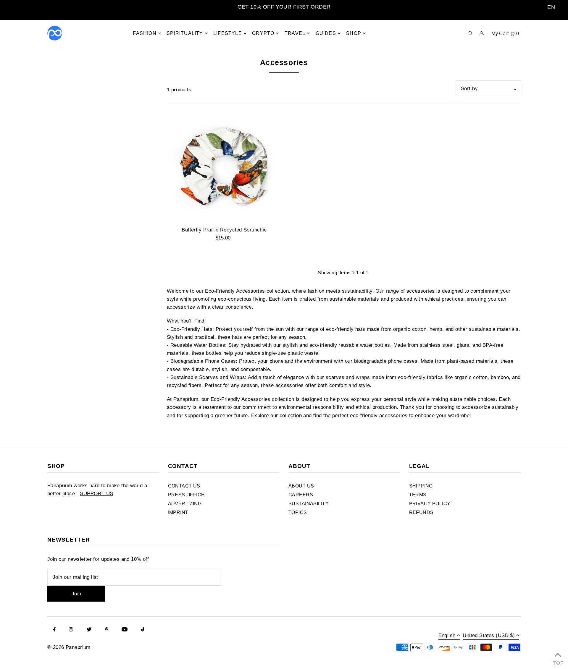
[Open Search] (470, 33)
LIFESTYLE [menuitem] (227, 33)
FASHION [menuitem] (144, 33)
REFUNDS (421, 512)
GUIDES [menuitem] (326, 33)
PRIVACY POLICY (430, 503)
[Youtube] (125, 630)
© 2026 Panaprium (69, 647)
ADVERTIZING (185, 503)
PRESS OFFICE (186, 494)
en (551, 7)
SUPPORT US (96, 493)
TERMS (418, 494)
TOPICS (297, 512)
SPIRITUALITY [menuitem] (185, 33)
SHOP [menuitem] (353, 33)
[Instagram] (71, 630)
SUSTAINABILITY (308, 503)
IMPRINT (178, 512)
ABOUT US (301, 485)
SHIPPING (421, 485)
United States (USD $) (489, 635)
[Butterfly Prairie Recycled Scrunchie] (224, 165)
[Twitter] (88, 630)
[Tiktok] (142, 630)
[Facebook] (54, 630)
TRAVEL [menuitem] (295, 33)
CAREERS (300, 494)
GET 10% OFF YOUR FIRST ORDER (284, 7)
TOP (557, 661)
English (447, 635)
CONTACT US (184, 485)
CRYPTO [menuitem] (263, 33)
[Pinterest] (106, 630)
